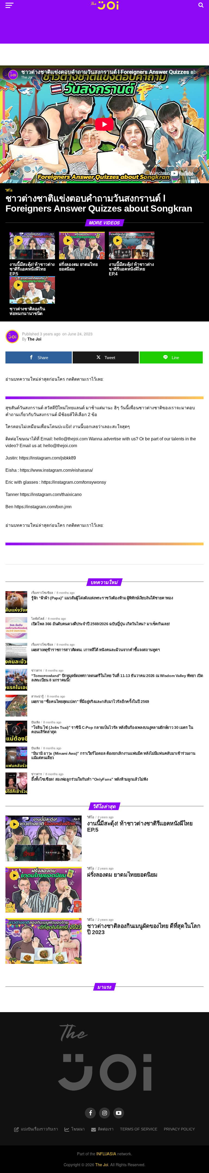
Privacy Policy (179, 1129)
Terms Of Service (138, 1129)
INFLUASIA (106, 1153)
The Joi (34, 339)
